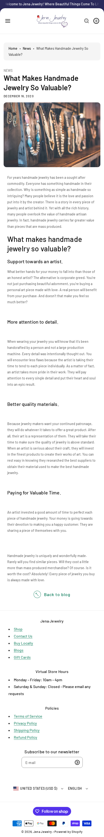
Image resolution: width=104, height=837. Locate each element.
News (27, 48)
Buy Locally (23, 643)
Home (12, 48)
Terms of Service (28, 716)
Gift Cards (22, 657)
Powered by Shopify (68, 831)
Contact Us (23, 636)
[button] (8, 21)
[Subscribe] (77, 762)
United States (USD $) (38, 788)
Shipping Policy (27, 730)
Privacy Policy (25, 723)
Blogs (18, 650)
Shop (18, 629)
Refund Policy (25, 737)
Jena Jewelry (42, 831)
